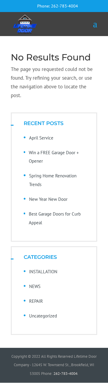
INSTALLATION (43, 271)
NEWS (34, 286)
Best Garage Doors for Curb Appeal (55, 218)
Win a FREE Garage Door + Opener (54, 157)
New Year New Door (48, 199)
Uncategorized (43, 316)
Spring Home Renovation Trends (52, 180)
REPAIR (36, 301)
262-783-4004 (64, 6)
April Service (41, 138)
